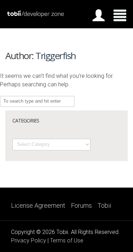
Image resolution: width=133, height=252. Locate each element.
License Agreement (38, 205)
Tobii (104, 205)
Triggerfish (55, 55)
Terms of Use (66, 240)
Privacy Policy (28, 240)
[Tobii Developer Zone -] (35, 15)
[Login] (99, 17)
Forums (81, 205)
